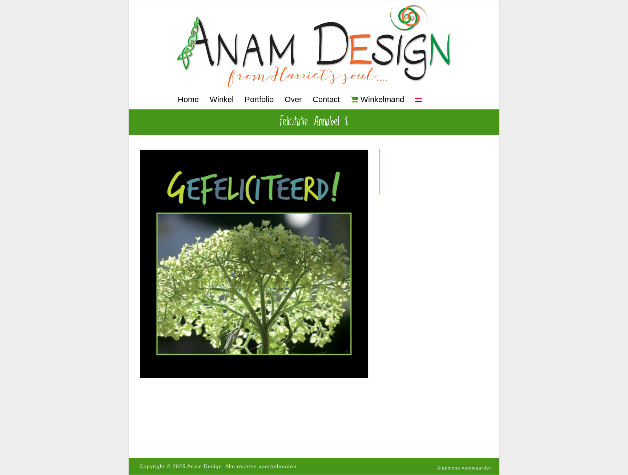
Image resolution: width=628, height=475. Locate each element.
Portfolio (259, 99)
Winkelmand (382, 99)
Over (293, 99)
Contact (326, 99)
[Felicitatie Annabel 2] (254, 263)
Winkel (222, 99)
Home (188, 99)
